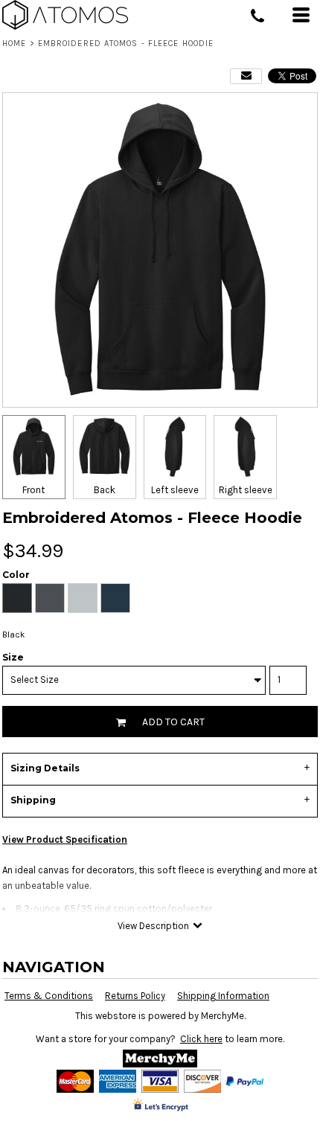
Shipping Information (223, 995)
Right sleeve (245, 489)
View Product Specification (64, 839)
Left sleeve (175, 489)
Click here (201, 1038)
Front (33, 489)
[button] (160, 1059)
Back (104, 489)
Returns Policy (135, 995)
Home (14, 43)
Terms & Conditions (48, 995)
